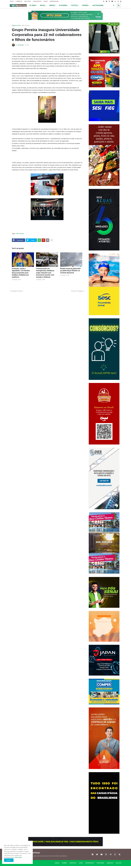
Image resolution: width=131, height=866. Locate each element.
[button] (113, 5)
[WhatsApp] (39, 240)
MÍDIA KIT (110, 863)
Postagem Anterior (17, 291)
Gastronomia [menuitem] (97, 5)
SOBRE (64, 863)
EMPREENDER (54, 1)
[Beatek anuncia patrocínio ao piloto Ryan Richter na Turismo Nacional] (71, 259)
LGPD (81, 863)
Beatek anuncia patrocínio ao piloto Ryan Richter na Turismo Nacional (70, 271)
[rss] (120, 1)
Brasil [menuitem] (42, 5)
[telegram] (118, 1)
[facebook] (92, 854)
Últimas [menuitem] (32, 5)
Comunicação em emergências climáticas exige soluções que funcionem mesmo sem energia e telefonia (45, 273)
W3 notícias (25, 25)
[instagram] (109, 1)
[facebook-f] (103, 1)
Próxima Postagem (77, 291)
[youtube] (112, 1)
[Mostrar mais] (51, 240)
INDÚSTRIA (27, 1)
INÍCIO (57, 863)
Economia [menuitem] (63, 5)
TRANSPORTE (37, 1)
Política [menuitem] (74, 5)
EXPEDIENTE (89, 863)
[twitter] (106, 1)
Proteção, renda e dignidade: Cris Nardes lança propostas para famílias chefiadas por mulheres (21, 273)
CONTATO (72, 863)
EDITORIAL (100, 863)
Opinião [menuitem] (85, 5)
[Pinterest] (43, 240)
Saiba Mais (18, 857)
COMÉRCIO (18, 1)
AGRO (11, 1)
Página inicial (16, 25)
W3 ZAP (118, 863)
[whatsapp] (115, 1)
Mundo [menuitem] (52, 5)
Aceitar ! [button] (8, 860)
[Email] (47, 240)
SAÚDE (45, 1)
